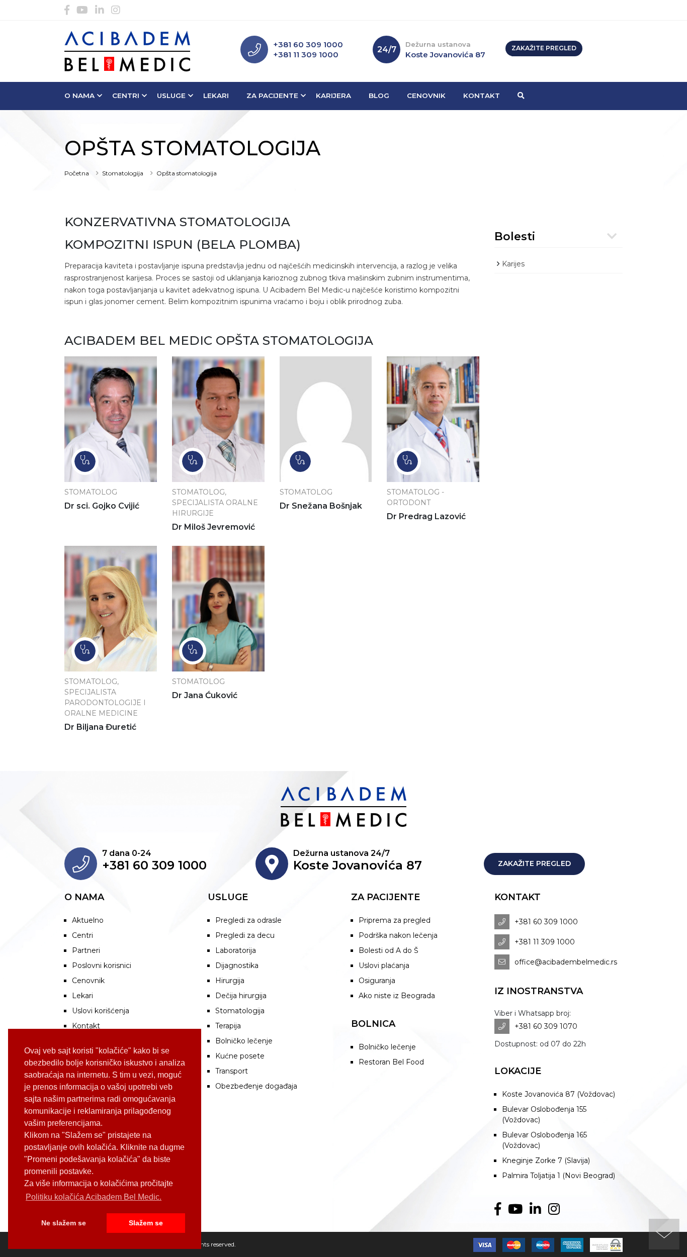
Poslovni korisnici (101, 965)
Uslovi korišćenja (100, 1010)
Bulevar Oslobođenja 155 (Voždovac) (544, 1114)
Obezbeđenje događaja (256, 1086)
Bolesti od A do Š (388, 950)
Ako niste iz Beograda (397, 995)
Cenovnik (426, 95)
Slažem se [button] (146, 1223)
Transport (231, 1071)
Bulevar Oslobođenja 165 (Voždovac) (544, 1140)
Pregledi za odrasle (248, 920)
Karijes (513, 263)
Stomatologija (122, 173)
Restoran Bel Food (391, 1062)
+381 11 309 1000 (305, 54)
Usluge (171, 95)
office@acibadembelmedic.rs (565, 961)
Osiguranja (377, 980)
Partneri (86, 950)
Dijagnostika (237, 965)
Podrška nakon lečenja (398, 935)
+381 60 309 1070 (545, 1026)
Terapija (228, 1025)
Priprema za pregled (395, 920)
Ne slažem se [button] (63, 1223)
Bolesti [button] (514, 236)
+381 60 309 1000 (308, 44)
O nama (79, 95)
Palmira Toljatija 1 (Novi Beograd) (558, 1175)
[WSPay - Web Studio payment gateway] (604, 1244)
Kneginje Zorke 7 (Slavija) (546, 1160)
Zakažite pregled (543, 48)
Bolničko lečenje (244, 1040)
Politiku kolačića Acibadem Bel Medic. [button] (93, 1197)
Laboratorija (235, 950)
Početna (76, 173)
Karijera (333, 95)
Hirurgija (229, 980)
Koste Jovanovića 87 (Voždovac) (558, 1094)
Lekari (216, 95)
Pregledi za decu (245, 935)
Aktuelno (88, 920)
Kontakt (481, 95)
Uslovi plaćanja (384, 965)
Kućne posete (240, 1055)
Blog (379, 95)
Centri (125, 95)
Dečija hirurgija (241, 995)
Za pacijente (272, 95)
